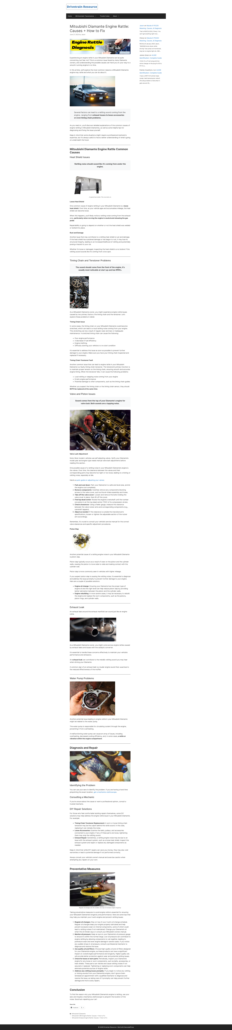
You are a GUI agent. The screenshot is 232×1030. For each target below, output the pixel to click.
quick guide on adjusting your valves (90, 480)
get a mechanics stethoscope (105, 792)
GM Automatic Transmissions (84, 16)
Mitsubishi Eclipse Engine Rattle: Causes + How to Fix (89, 1018)
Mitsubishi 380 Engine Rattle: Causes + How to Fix (88, 1016)
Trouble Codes (104, 16)
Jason (142, 26)
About (115, 16)
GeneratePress (129, 1027)
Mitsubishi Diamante (79, 1014)
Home (70, 16)
